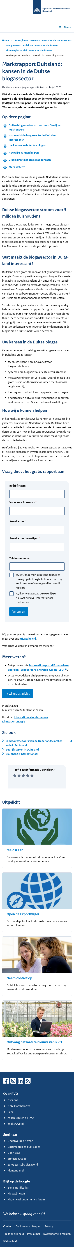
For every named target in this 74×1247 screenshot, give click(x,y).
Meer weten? (17, 167)
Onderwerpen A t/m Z (20, 1141)
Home (5, 40)
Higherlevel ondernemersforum (26, 1199)
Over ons (13, 1100)
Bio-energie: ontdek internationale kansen (29, 50)
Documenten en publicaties (24, 1146)
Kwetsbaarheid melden (57, 1233)
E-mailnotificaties (18, 1187)
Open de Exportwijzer (23, 914)
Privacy (49, 1226)
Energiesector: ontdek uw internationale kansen (32, 45)
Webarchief (10, 1241)
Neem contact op (19, 978)
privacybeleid (27, 638)
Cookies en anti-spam (28, 1226)
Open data (14, 1152)
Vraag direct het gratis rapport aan (30, 159)
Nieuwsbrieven (16, 1193)
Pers (10, 1112)
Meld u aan (15, 850)
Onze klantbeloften (19, 1106)
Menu (67, 27)
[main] (37, 552)
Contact (7, 1226)
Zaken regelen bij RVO (21, 1118)
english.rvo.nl (16, 1123)
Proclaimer (33, 1233)
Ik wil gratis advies (18, 694)
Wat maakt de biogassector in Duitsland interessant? (33, 137)
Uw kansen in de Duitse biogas (27, 145)
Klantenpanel (16, 1170)
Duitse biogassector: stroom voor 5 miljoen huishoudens (35, 127)
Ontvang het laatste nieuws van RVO (34, 1042)
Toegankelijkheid (13, 1233)
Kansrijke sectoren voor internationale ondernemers (43, 40)
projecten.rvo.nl (17, 1158)
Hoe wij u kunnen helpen (24, 152)
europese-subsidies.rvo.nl (23, 1164)
